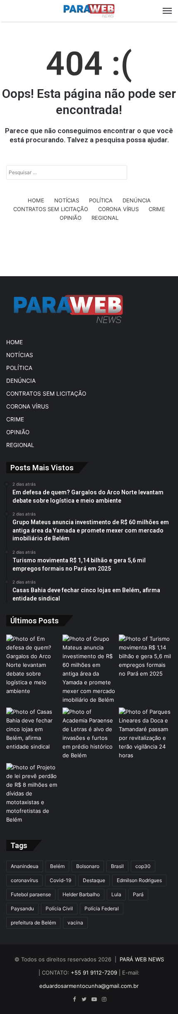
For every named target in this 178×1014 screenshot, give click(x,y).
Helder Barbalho (81, 894)
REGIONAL (104, 217)
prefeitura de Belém (33, 922)
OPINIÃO (71, 217)
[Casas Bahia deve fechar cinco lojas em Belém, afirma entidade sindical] (32, 729)
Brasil (117, 866)
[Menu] (167, 11)
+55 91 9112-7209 (94, 972)
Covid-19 (60, 880)
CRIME (157, 209)
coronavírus (24, 880)
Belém (57, 866)
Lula (116, 894)
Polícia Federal (101, 908)
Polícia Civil (59, 908)
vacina (75, 922)
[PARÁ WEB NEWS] (89, 10)
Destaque (94, 880)
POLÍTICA (101, 200)
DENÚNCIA (137, 200)
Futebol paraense (31, 894)
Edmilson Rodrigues (139, 880)
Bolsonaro (87, 866)
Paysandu (22, 908)
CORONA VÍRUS (118, 209)
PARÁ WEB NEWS (142, 959)
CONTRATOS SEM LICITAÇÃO (50, 209)
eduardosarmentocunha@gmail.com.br (89, 985)
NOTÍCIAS (66, 200)
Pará (138, 894)
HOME (36, 200)
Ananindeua (24, 866)
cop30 (143, 866)
